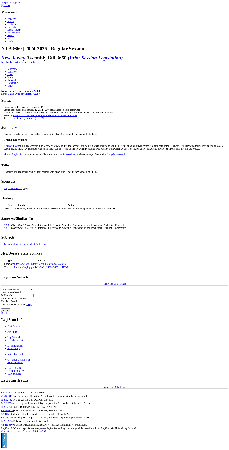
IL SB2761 (6, 406)
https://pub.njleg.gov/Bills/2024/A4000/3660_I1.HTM (41, 267)
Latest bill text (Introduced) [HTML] (27, 118)
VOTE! (11, 38)
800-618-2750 (39, 431)
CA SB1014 (7, 417)
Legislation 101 (15, 368)
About (10, 21)
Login (10, 41)
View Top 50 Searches (114, 283)
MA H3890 (7, 403)
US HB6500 (7, 424)
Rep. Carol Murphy (14, 188)
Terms (17, 431)
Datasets (11, 27)
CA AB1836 (7, 410)
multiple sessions (67, 154)
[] (29, 304)
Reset (4, 313)
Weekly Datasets (15, 340)
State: (4, 289)
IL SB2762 (6, 399)
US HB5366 (7, 414)
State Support (14, 373)
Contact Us (6, 431)
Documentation (15, 345)
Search (10, 35)
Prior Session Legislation (95, 58)
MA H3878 (7, 421)
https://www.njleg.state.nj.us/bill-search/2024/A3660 (40, 263)
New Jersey (13, 58)
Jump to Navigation (11, 2)
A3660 (7, 225)
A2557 (7, 228)
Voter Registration (16, 354)
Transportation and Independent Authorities (25, 244)
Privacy (26, 431)
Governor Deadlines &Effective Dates (18, 361)
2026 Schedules (15, 326)
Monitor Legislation (13, 154)
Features (11, 24)
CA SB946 (6, 396)
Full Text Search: (10, 301)
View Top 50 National (115, 387)
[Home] (5, 5)
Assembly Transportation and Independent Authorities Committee (45, 115)
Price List (12, 331)
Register (11, 18)
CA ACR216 (7, 392)
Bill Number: (8, 295)
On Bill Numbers (15, 371)
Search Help (13, 348)
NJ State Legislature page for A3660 (19, 62)
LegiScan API (14, 29)
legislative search (117, 154)
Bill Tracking (13, 32)
